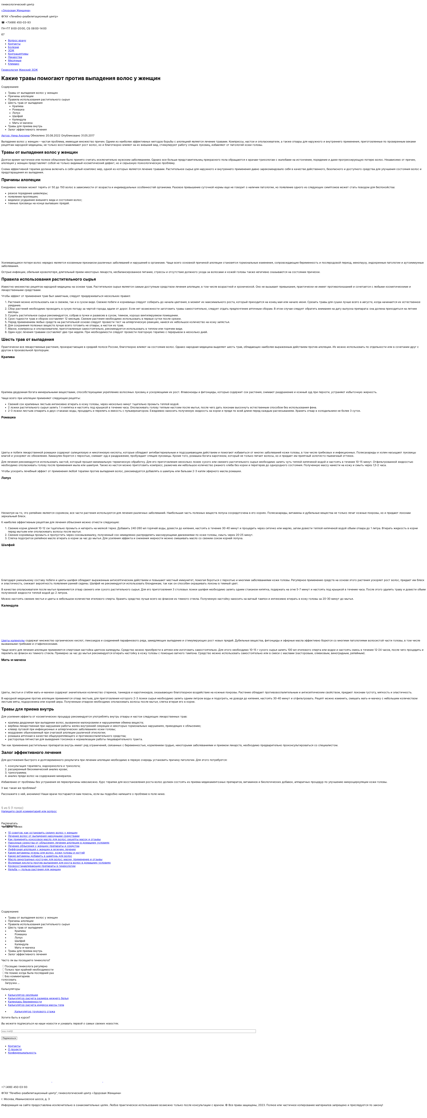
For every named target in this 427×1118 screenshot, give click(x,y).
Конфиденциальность (22, 1052)
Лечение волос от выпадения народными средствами (44, 836)
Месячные (14, 60)
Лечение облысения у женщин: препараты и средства (43, 846)
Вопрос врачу (17, 40)
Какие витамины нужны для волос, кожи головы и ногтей (46, 852)
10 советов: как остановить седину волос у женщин (42, 832)
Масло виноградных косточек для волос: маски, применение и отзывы (55, 859)
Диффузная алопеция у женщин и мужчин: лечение (42, 849)
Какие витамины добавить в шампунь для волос (40, 856)
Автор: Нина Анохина (15, 135)
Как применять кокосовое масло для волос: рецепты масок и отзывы (54, 839)
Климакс (13, 63)
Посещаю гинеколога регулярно (26, 966)
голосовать (8, 979)
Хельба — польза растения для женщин (34, 869)
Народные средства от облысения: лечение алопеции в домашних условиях (58, 842)
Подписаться (9, 1038)
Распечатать (9, 823)
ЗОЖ (11, 50)
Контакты (14, 43)
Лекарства (15, 57)
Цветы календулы (13, 640)
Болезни (13, 47)
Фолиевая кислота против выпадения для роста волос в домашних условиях (59, 862)
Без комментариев (17, 976)
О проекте (15, 1049)
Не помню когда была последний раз (29, 973)
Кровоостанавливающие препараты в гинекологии (42, 866)
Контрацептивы (18, 53)
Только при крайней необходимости (29, 969)
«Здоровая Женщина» (16, 10)
